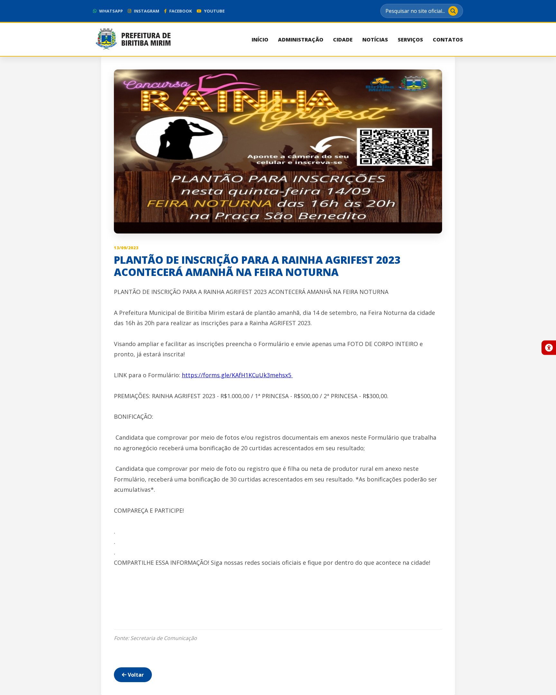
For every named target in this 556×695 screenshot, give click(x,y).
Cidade (343, 39)
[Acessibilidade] (549, 347)
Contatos (448, 39)
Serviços (410, 39)
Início (260, 39)
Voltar (135, 674)
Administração (300, 39)
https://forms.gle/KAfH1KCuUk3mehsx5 (237, 375)
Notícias (375, 39)
